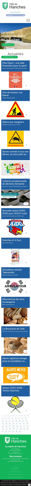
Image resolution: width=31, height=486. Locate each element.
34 (27, 423)
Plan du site (15, 469)
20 (6, 421)
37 (10, 426)
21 (9, 421)
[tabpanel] (15, 36)
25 (23, 421)
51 (2, 431)
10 (27, 415)
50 (27, 429)
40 (20, 426)
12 (5, 418)
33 (23, 423)
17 (22, 418)
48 (20, 429)
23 (16, 421)
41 (24, 426)
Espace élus (17, 12)
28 (6, 423)
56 (20, 431)
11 (2, 418)
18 (25, 418)
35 (3, 426)
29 (10, 423)
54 (13, 431)
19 (2, 421)
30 (13, 423)
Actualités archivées (8, 57)
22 (12, 421)
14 (12, 418)
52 (6, 431)
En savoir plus (6, 44)
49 (24, 429)
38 (13, 426)
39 (17, 426)
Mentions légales (15, 468)
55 (16, 431)
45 (10, 429)
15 (15, 418)
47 (17, 429)
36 (6, 426)
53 (9, 431)
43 (3, 429)
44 (6, 429)
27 (3, 423)
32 (20, 423)
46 (13, 429)
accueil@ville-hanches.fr (17, 453)
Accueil (12, 12)
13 (9, 418)
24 (19, 421)
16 (19, 418)
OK (29, 484)
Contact (15, 466)
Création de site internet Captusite (15, 477)
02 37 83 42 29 (15, 452)
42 (27, 426)
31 (16, 423)
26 (26, 421)
